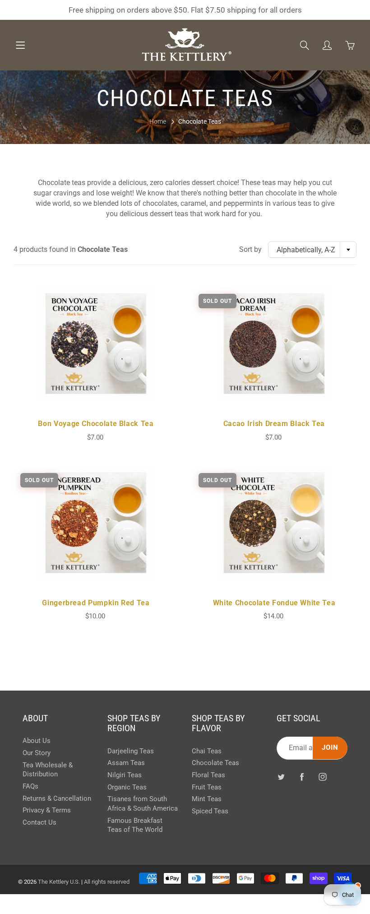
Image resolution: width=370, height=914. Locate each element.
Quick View (96, 343)
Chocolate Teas (215, 763)
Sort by (250, 249)
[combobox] (312, 249)
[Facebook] (302, 776)
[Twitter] (281, 776)
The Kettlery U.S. (59, 881)
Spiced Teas (210, 811)
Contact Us (39, 822)
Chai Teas (207, 751)
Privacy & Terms (47, 810)
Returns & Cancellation (57, 799)
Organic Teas (127, 787)
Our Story (37, 753)
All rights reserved (107, 881)
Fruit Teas (207, 787)
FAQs (30, 786)
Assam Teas (126, 763)
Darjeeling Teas (130, 751)
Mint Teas (207, 799)
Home (157, 121)
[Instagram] (323, 776)
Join (330, 748)
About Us (37, 741)
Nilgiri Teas (124, 775)
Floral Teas (208, 775)
